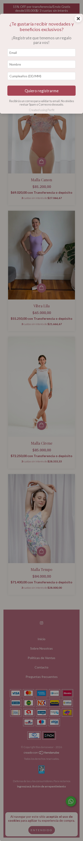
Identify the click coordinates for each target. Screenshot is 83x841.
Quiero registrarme (42, 90)
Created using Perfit (41, 110)
